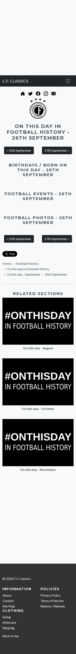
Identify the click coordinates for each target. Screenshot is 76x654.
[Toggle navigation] (68, 81)
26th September (56, 274)
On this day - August (38, 348)
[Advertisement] (38, 37)
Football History (27, 263)
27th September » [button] (57, 150)
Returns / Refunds (53, 606)
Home (6, 263)
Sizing (6, 617)
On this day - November (38, 469)
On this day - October (38, 409)
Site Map (8, 606)
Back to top (10, 636)
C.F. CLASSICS (15, 81)
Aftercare (9, 622)
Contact (8, 601)
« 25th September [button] (19, 150)
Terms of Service (52, 601)
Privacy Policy (50, 595)
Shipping (8, 628)
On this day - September (23, 274)
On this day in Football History (28, 269)
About (6, 595)
